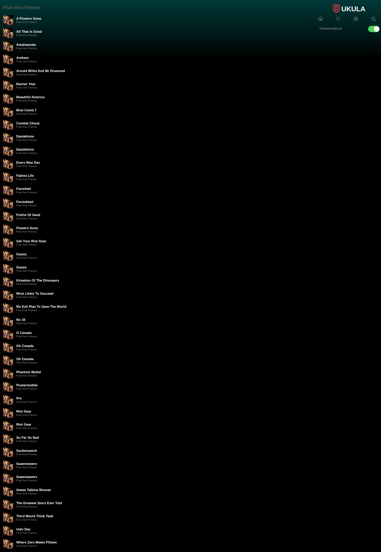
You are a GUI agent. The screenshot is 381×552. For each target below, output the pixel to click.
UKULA (353, 9)
